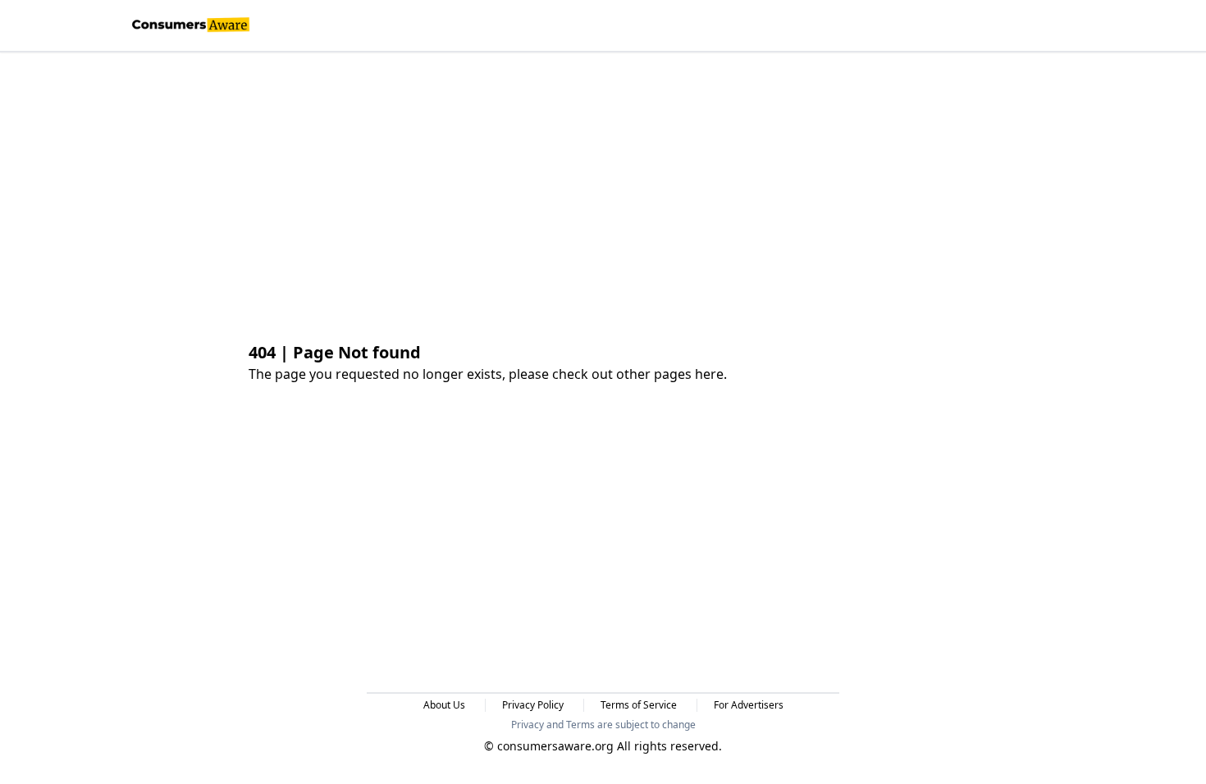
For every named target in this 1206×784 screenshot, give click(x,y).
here (709, 374)
